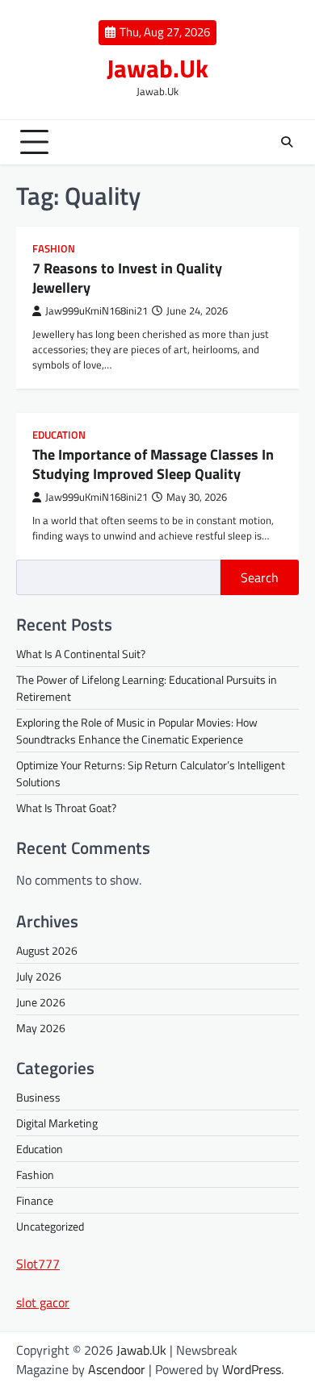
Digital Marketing (57, 1122)
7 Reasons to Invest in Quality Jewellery (127, 277)
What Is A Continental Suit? (80, 653)
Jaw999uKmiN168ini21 (96, 311)
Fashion (53, 249)
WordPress (251, 1369)
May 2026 (40, 1027)
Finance (34, 1200)
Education (59, 435)
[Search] (287, 142)
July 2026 (38, 976)
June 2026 (40, 1001)
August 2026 (47, 950)
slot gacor (42, 1302)
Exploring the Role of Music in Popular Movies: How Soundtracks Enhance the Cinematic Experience (137, 731)
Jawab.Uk (157, 68)
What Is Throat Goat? (66, 807)
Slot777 (38, 1263)
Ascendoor (116, 1369)
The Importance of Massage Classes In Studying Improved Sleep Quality (153, 464)
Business (38, 1097)
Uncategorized (50, 1226)
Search (260, 577)
